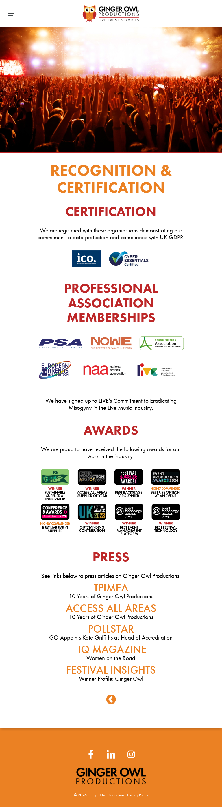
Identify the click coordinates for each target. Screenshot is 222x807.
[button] (11, 14)
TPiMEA (111, 587)
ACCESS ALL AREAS (111, 608)
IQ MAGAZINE (111, 649)
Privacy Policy (137, 795)
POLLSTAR (111, 628)
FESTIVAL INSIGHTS (111, 670)
